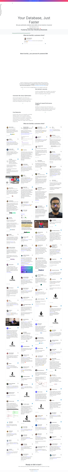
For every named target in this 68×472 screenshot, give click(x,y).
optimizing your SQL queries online (40, 85)
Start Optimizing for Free (34, 26)
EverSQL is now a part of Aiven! (34, 0)
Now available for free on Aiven (33, 28)
